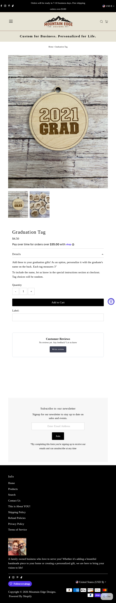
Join (58, 436)
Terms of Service (17, 529)
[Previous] (13, 59)
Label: (15, 310)
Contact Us (14, 500)
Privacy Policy (16, 523)
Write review (58, 349)
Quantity (17, 284)
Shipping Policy (17, 512)
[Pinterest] (9, 6)
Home (50, 47)
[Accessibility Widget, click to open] (111, 301)
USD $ (109, 6)
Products (13, 488)
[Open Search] (101, 21)
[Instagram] (5, 6)
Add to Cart (58, 302)
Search (12, 494)
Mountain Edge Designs (42, 591)
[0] (106, 21)
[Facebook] (1, 6)
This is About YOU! (19, 506)
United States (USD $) (91, 582)
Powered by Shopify (20, 596)
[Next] (20, 59)
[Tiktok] (12, 6)
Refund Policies (17, 517)
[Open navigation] (11, 21)
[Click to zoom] (103, 60)
